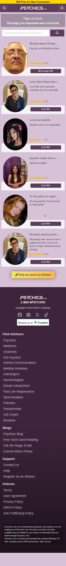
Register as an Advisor (19, 476)
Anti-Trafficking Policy (18, 513)
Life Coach (10, 414)
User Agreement (14, 496)
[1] (57, 33)
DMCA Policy (12, 507)
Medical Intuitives (15, 368)
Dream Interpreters (16, 385)
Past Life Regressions (18, 391)
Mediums (9, 346)
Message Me (45, 71)
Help (6, 470)
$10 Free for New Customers (33, 1)
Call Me (45, 109)
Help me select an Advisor (34, 274)
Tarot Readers (13, 397)
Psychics (9, 340)
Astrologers (11, 374)
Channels (10, 351)
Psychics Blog (13, 434)
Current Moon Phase (18, 451)
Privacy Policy (13, 501)
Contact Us (11, 465)
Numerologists (13, 380)
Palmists (9, 403)
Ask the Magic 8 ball (17, 445)
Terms (7, 490)
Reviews (9, 420)
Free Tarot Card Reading (20, 439)
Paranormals (12, 408)
